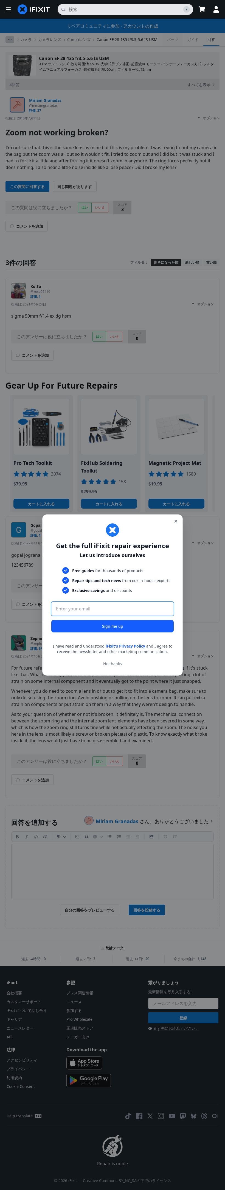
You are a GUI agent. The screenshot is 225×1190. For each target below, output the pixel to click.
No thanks (112, 663)
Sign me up (112, 626)
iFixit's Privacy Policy (125, 646)
